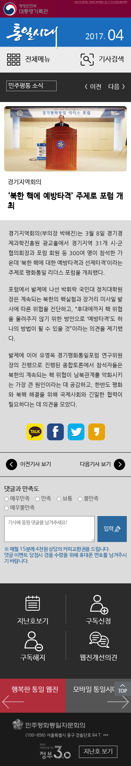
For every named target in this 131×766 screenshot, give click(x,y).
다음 (113, 86)
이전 (95, 86)
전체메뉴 (37, 59)
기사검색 (111, 59)
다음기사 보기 (95, 464)
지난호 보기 (98, 751)
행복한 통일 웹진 (35, 690)
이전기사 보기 (35, 464)
